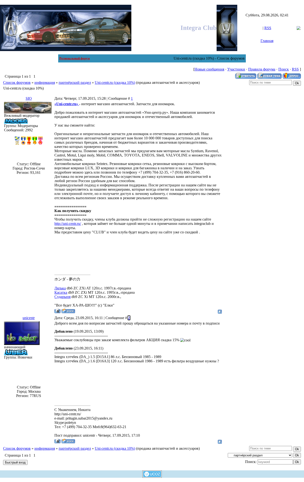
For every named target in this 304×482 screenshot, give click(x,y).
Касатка (60, 292)
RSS (267, 28)
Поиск (283, 69)
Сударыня (62, 297)
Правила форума (261, 69)
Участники (236, 69)
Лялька (60, 288)
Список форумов (17, 82)
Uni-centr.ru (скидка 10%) (115, 82)
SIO (29, 98)
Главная (267, 41)
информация (44, 82)
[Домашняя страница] (68, 311)
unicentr (29, 318)
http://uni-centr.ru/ (67, 224)
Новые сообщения (209, 69)
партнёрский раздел (75, 82)
